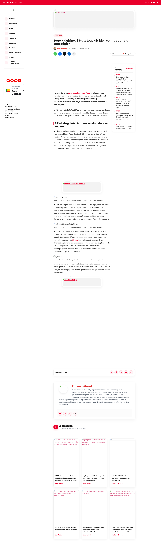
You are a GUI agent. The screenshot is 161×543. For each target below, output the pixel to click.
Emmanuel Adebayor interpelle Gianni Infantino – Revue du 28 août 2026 (124, 80)
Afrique (12, 33)
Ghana (75, 240)
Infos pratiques (15, 63)
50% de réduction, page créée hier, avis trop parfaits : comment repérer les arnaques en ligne (124, 103)
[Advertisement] (81, 77)
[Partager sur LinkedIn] (69, 54)
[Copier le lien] (74, 54)
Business (12, 43)
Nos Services (9, 118)
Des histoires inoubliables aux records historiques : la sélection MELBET (93, 529)
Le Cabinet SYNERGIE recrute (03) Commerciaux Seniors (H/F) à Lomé (121, 478)
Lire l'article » (59, 483)
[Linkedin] (60, 414)
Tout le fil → (129, 68)
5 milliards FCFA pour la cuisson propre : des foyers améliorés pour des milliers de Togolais (124, 91)
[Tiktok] (19, 80)
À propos (8, 105)
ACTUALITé (58, 36)
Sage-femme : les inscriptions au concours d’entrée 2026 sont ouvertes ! (66, 529)
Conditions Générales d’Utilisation (12, 110)
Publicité (8, 115)
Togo (11, 29)
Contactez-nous (11, 113)
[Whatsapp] (70, 414)
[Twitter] (12, 80)
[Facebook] (8, 80)
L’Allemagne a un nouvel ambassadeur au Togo (124, 127)
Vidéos (11, 58)
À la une (12, 19)
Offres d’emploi (15, 53)
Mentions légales (11, 107)
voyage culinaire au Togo (79, 93)
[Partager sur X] (64, 54)
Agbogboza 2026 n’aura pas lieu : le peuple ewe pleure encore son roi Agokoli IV (94, 478)
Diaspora (12, 48)
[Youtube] (16, 80)
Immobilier (13, 38)
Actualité (13, 24)
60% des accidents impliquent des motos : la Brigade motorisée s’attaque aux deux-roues (124, 117)
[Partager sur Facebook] (60, 54)
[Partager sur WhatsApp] (55, 54)
